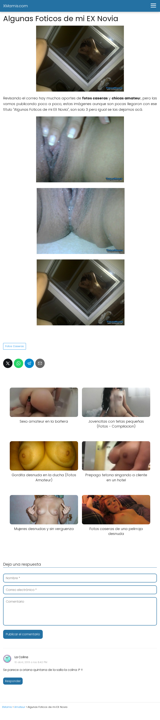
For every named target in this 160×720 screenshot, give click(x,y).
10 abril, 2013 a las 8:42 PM (30, 662)
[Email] (40, 363)
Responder (13, 681)
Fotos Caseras (14, 346)
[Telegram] (29, 363)
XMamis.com (15, 6)
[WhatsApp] (18, 363)
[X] (7, 363)
